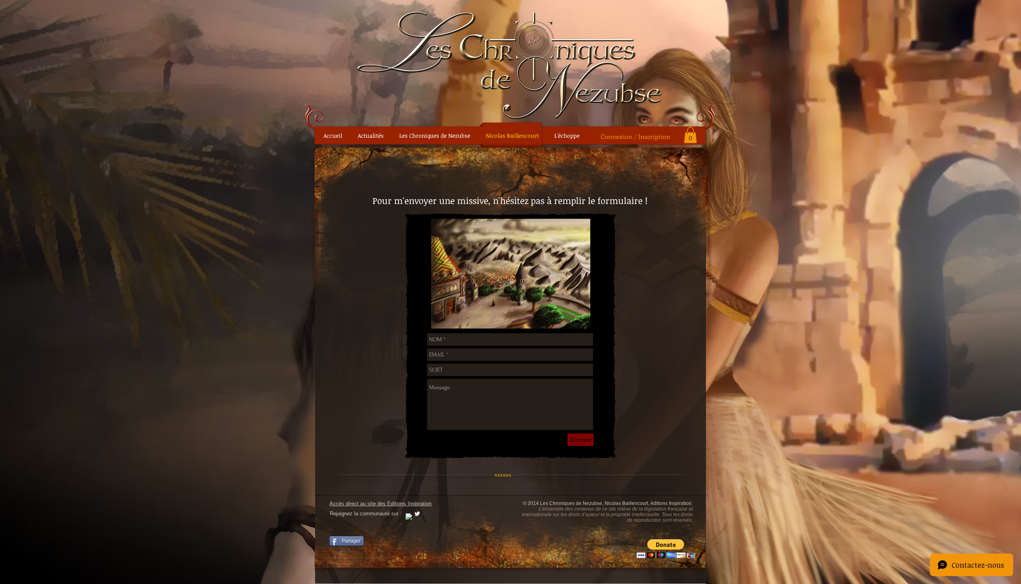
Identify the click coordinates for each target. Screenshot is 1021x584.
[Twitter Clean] (417, 514)
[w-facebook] (409, 516)
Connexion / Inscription (635, 136)
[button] (690, 135)
